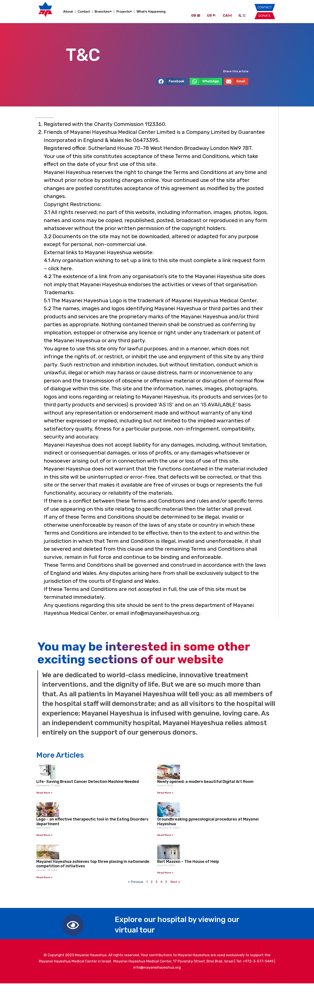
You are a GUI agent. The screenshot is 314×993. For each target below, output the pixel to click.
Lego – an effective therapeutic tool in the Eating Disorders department (92, 821)
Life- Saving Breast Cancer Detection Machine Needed (87, 781)
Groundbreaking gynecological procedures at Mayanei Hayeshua (208, 821)
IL (240, 15)
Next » (175, 882)
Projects (123, 11)
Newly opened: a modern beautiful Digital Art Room (205, 781)
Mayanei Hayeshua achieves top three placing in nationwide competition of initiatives (92, 864)
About (68, 11)
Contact (84, 11)
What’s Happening (151, 11)
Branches (102, 11)
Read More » (44, 792)
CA (225, 15)
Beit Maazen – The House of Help (188, 861)
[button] (172, 81)
